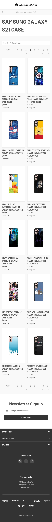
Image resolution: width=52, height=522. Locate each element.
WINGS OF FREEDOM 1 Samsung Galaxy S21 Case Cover (11, 261)
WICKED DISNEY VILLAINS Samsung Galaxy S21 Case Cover (37, 261)
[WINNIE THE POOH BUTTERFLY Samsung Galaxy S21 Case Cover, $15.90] (13, 183)
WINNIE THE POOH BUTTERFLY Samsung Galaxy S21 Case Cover (12, 207)
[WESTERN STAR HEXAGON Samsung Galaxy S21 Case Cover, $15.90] (39, 345)
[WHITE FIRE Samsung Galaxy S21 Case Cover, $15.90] (13, 345)
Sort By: (6, 43)
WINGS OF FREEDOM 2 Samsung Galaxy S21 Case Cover (36, 207)
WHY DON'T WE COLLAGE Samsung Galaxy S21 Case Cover (12, 315)
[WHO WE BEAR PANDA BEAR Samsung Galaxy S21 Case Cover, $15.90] (39, 291)
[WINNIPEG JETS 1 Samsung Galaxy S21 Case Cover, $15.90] (13, 129)
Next (44, 54)
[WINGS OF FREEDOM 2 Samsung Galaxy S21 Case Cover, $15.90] (39, 183)
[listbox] (29, 43)
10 (26, 54)
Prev (7, 50)
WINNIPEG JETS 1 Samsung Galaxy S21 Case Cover (13, 151)
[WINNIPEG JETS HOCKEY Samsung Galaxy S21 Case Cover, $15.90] (13, 76)
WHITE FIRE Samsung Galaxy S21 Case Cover (12, 367)
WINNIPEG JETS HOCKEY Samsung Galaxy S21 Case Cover (11, 99)
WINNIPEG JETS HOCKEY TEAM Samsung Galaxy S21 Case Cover (37, 99)
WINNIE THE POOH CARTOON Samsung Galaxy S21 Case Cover (38, 153)
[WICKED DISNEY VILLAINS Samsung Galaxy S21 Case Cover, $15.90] (39, 237)
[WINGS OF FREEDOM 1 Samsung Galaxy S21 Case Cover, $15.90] (13, 237)
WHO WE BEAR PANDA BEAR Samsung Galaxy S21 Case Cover (38, 315)
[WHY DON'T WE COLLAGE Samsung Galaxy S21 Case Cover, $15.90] (13, 291)
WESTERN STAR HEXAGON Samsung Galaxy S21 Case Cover (37, 369)
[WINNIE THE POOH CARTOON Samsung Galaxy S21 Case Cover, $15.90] (39, 129)
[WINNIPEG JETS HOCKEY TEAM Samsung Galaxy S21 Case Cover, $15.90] (39, 76)
